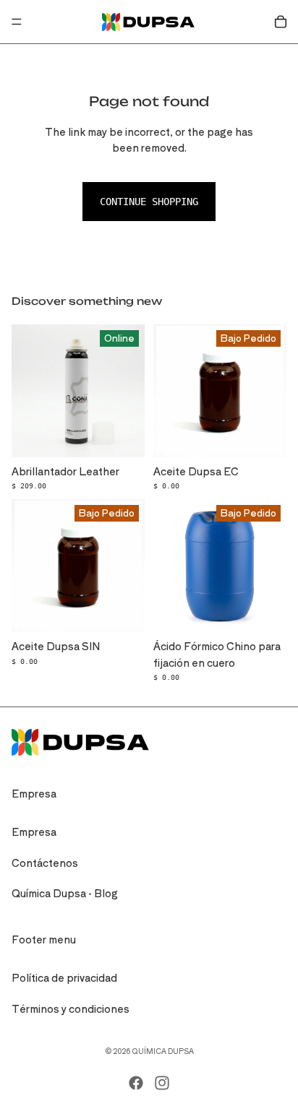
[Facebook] (136, 1083)
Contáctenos (45, 862)
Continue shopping (149, 201)
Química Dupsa (163, 1050)
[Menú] (16, 21)
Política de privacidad (64, 977)
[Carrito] (281, 22)
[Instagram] (162, 1083)
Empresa (34, 831)
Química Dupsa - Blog (65, 893)
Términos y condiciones (70, 1008)
